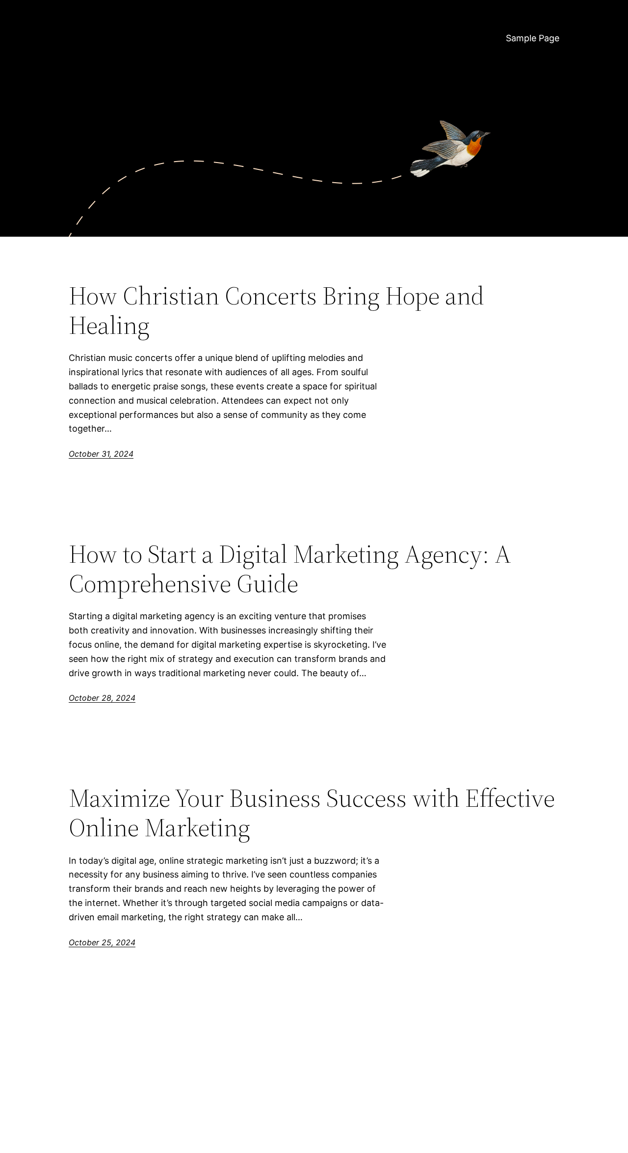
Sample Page (532, 38)
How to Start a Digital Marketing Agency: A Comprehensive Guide (290, 568)
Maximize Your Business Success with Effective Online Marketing (312, 812)
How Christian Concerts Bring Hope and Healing (276, 310)
